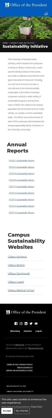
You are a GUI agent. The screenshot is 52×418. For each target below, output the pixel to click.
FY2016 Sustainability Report (21, 193)
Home (5, 43)
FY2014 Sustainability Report (21, 206)
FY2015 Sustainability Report (21, 199)
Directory (15, 331)
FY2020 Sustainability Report (21, 167)
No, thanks (22, 410)
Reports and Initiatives (23, 43)
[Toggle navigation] (46, 14)
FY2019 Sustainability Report (21, 173)
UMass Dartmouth (19, 273)
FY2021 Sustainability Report (21, 160)
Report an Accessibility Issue (20, 370)
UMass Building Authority (20, 391)
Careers (28, 331)
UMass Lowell (16, 281)
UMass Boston (16, 265)
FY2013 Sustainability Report (21, 212)
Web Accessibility (25, 367)
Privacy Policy (36, 406)
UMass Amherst (17, 256)
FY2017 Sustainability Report (21, 186)
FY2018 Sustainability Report (21, 180)
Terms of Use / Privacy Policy (20, 364)
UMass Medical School (21, 290)
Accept (7, 410)
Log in (39, 331)
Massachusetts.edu (35, 348)
